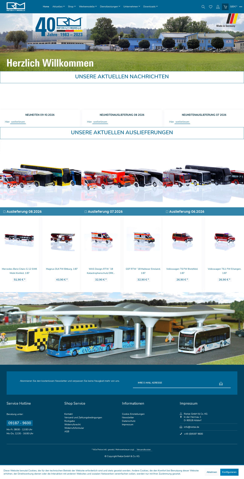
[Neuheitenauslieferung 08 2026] (122, 96)
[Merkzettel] (210, 6)
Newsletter (128, 417)
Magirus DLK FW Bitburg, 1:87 (19, 269)
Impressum (127, 424)
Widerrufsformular (74, 428)
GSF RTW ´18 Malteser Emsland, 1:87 (100, 271)
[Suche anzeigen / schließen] (203, 6)
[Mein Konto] (218, 6)
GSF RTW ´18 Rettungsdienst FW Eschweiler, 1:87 (143, 271)
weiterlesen (18, 122)
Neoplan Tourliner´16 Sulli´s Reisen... (62, 271)
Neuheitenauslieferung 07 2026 (204, 114)
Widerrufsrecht (72, 424)
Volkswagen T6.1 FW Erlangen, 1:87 (182, 271)
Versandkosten (144, 449)
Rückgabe (69, 421)
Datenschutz (128, 421)
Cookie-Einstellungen (133, 414)
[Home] (46, 6)
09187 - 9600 (19, 423)
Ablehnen (212, 472)
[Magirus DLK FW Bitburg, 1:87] (19, 239)
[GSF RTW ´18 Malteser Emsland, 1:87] (100, 239)
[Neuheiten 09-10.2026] (40, 96)
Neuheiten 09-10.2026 (39, 114)
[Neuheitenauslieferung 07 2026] (204, 96)
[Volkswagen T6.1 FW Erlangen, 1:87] (182, 239)
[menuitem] (46, 6)
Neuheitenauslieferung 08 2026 (122, 114)
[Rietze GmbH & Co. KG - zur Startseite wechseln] (24, 6)
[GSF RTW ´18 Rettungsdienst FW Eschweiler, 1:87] (143, 239)
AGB (66, 431)
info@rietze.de (191, 427)
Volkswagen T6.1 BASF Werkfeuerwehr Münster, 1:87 (224, 271)
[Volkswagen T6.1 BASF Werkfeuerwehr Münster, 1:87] (224, 239)
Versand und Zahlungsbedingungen (83, 417)
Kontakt (68, 414)
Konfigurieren (229, 472)
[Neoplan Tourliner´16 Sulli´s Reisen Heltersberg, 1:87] (61, 239)
